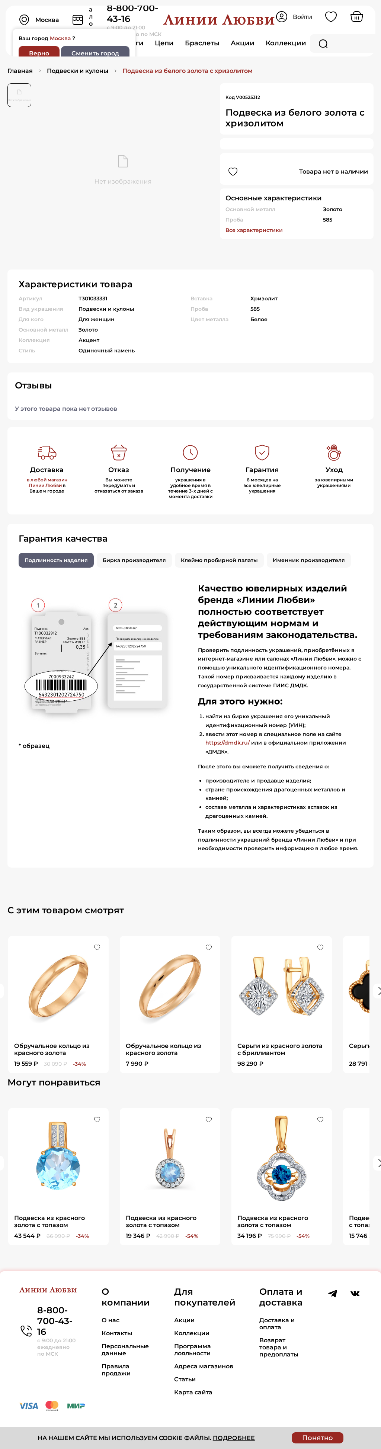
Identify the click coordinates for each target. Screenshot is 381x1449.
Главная (20, 70)
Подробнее (234, 1438)
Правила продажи (116, 1370)
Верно (39, 53)
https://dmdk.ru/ (227, 742)
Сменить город (95, 53)
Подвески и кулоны (77, 70)
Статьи (185, 1379)
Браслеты (202, 43)
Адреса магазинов (203, 1366)
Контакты (117, 1333)
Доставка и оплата (277, 1324)
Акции (242, 43)
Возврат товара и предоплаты (278, 1347)
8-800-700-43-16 (55, 1321)
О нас (110, 1320)
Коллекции (286, 43)
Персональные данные (125, 1350)
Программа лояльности (192, 1350)
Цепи (164, 43)
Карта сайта (193, 1392)
